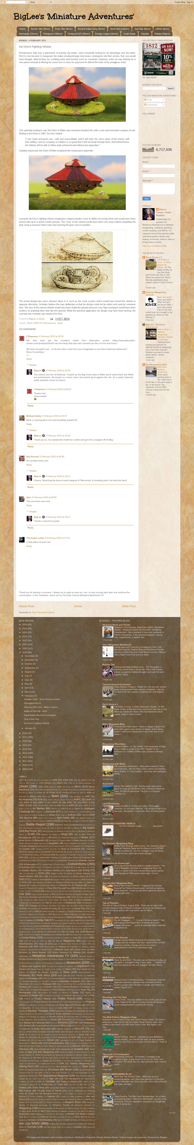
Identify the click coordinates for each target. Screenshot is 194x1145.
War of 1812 (45, 1099)
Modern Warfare (57, 959)
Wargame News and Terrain (116, 625)
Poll (85, 995)
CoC (85, 855)
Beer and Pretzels (26, 828)
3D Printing (64, 793)
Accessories (25, 799)
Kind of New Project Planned (127, 885)
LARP (62, 932)
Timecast (88, 1079)
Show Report (49, 1046)
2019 (25, 652)
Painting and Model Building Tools (129, 667)
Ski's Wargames (110, 1034)
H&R (37, 911)
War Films (34, 1099)
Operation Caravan (49, 981)
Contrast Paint (47, 864)
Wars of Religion (89, 1108)
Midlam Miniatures (60, 952)
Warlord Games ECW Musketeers (129, 980)
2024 (25, 632)
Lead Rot (27, 935)
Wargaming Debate (45, 1108)
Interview (79, 923)
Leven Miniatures (88, 935)
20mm (59, 787)
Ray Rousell (32, 456)
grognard (34, 908)
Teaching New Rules (35, 1070)
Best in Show (55, 828)
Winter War (79, 1117)
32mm (39, 793)
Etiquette (22, 885)
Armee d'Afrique (86, 812)
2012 (25, 757)
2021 (25, 644)
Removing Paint (73, 1017)
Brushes (84, 843)
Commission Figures (65, 860)
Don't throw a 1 (110, 704)
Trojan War (83, 1088)
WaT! (43, 1111)
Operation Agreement (30, 981)
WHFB (43, 1117)
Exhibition (33, 885)
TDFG (21, 1070)
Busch (43, 846)
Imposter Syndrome (51, 923)
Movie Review (27, 963)
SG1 (73, 1040)
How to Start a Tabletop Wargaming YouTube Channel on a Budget (165, 334)
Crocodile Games (80, 867)
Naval (68, 969)
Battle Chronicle (54, 821)
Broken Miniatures (71, 843)
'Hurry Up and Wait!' (123, 960)
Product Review (41, 1002)
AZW (92, 814)
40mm (89, 793)
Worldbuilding (45, 1120)
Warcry (79, 1099)
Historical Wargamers (56, 917)
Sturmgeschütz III (32, 703)
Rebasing (78, 1014)
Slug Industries (40, 1049)
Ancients (50, 811)
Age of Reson (66, 800)
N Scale (60, 966)
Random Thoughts (38, 1010)
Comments (151, 105)
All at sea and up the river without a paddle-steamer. (137, 866)
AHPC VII (56, 802)
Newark (33, 972)
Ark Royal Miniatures (69, 812)
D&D (20, 873)
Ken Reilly (67, 929)
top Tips (83, 1084)
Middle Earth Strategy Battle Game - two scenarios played (140, 846)
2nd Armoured (85, 790)
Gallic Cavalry (24, 900)
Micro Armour (39, 952)
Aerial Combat (53, 800)
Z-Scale (67, 1127)
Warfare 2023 (24, 1102)
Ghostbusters (87, 903)
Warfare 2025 (38, 1102)
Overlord (36, 984)
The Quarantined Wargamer (53, 1075)
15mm (30, 323)
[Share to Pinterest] (68, 319)
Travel (73, 1088)
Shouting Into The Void (114, 997)
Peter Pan (74, 990)
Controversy (60, 864)
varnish (80, 1094)
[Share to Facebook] (65, 319)
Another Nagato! (121, 746)
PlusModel (47, 995)
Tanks (60, 323)
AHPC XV (73, 805)
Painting (23, 987)
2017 (25, 737)
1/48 (83, 780)
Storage (45, 1061)
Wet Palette (60, 1114)
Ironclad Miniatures (43, 926)
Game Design (53, 900)
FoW (21, 894)
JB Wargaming (27, 929)
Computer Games (86, 860)
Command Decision (46, 860)
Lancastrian (52, 932)
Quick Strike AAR (65, 1008)
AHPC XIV (61, 805)
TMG (32, 1082)
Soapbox (79, 1049)
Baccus (28, 817)
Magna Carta (87, 941)
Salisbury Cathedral (64, 1029)
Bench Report (41, 828)
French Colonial (65, 894)
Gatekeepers (37, 903)
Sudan (21, 1064)
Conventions (77, 864)
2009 (25, 769)
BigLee (37, 370)
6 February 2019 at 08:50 (59, 389)
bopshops (142, 1137)
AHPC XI (23, 805)
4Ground (22, 796)
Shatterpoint (23, 1043)
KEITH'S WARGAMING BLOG (117, 1074)
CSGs (92, 867)
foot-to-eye (88, 891)
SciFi (73, 1037)
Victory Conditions (37, 1096)
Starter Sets (87, 1058)
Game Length (67, 900)
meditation (74, 947)
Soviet (37, 1055)
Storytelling (57, 1061)
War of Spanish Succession (63, 1099)
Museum (59, 963)
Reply (29, 359)
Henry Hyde (90, 911)
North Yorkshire (77, 975)
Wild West (53, 1117)
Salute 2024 (45, 1032)
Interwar (89, 923)
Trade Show (38, 1087)
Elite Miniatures (38, 882)
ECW (24, 882)
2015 (25, 745)
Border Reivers (25, 840)
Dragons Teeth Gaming (62, 880)
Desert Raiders (26, 876)
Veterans (22, 1096)
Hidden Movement (88, 914)
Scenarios (33, 1037)
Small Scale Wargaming (60, 1049)
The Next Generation (79, 1073)
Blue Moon (87, 834)
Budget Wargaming (29, 846)
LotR (84, 938)
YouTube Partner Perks (52, 1127)
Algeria (77, 809)
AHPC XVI (87, 805)
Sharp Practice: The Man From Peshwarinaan (134, 1096)
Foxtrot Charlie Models (39, 894)
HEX (50, 914)
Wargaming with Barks (113, 764)
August (28, 672)
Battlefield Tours (61, 825)
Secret (40, 1040)
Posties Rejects (162, 33)
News (66, 972)
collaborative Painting (49, 858)
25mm (68, 787)
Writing (82, 1120)
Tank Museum (62, 1067)
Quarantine (26, 1008)
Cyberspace (71, 870)
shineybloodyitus (56, 1043)
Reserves (44, 1020)
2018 (25, 733)
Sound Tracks (81, 1052)
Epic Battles (78, 882)
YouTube (32, 1126)
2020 (25, 648)
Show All (172, 1113)
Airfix (63, 809)
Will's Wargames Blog (113, 724)
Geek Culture (57, 903)
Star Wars (37, 1058)
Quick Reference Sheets (44, 1008)
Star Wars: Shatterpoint (70, 1058)
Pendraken (46, 990)
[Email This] (56, 319)
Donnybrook (45, 880)
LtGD (26, 941)
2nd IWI (22, 792)
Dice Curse (53, 876)
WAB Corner (108, 977)
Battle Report (35, 824)
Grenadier (23, 908)
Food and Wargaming (73, 891)
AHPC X (86, 802)
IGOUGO (22, 923)
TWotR (58, 1091)
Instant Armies (67, 923)
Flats (29, 891)
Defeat (69, 873)
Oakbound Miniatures (58, 978)
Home (23, 29)
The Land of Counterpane (115, 1054)
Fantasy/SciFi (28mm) (79, 33)
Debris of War (57, 873)
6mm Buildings (75, 796)
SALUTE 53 (35, 1035)
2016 (25, 741)
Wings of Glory (65, 1117)
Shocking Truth (86, 1043)
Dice (41, 876)
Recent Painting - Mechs (125, 1037)
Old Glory (73, 978)
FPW (53, 894)
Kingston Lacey (25, 932)
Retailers (90, 1019)
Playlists (88, 993)
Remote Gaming (56, 1017)
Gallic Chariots (38, 900)
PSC (42, 1005)
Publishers (51, 1005)
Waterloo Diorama (67, 1111)
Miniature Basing (85, 956)
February (29, 696)
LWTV (42, 941)
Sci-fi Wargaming (60, 1037)
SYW (61, 1063)
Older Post (129, 606)
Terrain (68, 1069)
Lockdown (47, 938)
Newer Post (26, 606)
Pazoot (35, 990)
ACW (40, 799)
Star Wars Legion (51, 1058)
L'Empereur (32, 336)
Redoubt (33, 1017)
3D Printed (50, 793)
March (28, 692)
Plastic (75, 992)
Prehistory (87, 999)
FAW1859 (30, 888)
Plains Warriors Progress (125, 687)
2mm (37, 790)
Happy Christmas (75, 911)
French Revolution (30, 897)
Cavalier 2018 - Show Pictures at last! (42, 699)
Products (55, 1002)
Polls (92, 995)
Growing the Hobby (49, 908)
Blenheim (81, 831)
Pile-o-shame (43, 993)
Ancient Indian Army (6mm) (91, 29)
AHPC (77, 799)
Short (21, 1046)
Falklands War (65, 885)
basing (41, 821)
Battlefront (75, 825)
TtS (93, 1087)
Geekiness (71, 903)
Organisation (24, 984)
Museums (74, 962)
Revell (52, 1023)
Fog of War (57, 891)
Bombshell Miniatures (70, 838)
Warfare (88, 1099)
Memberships (47, 950)
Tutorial (27, 1091)
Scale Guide (129, 33)
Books (84, 837)
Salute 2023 (31, 1032)
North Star (62, 975)
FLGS (37, 891)
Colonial (86, 857)
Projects (90, 1001)
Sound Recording (66, 1052)
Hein (28, 497)
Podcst (78, 995)
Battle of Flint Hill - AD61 (35, 711)
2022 (25, 640)
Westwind (49, 1114)
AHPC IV (90, 799)
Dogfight (34, 880)
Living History (29, 937)
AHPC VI (42, 802)
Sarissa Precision (68, 1035)
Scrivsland (107, 784)
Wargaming (25, 1108)
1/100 (21, 780)
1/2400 (45, 780)
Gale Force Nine (85, 897)
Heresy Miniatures (28, 914)
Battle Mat (67, 821)
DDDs (41, 873)
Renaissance (49, 323)
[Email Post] (51, 319)
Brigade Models (65, 840)
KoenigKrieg (38, 932)
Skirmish (76, 1046)
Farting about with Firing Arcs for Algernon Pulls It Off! (138, 647)
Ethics (89, 882)
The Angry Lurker (35, 538)
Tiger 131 (54, 1079)
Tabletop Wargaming (80, 1063)
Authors (72, 814)
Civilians (36, 855)
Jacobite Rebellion (88, 926)
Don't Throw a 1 (154, 257)
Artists (52, 815)
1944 (51, 787)
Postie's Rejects (43, 999)
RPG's (64, 1025)
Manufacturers (26, 944)
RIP (76, 1023)
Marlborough (52, 944)
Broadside (54, 843)
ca (49, 846)
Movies (38, 963)
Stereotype (35, 1061)
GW (30, 911)
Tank (50, 1067)
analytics (39, 812)
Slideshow (24, 1049)
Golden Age (64, 906)
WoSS (60, 1120)
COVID (58, 867)
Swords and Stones (48, 1064)
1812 (40, 787)
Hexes (57, 914)
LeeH (67, 935)
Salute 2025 (60, 1032)
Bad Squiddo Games (84, 818)
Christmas (26, 855)
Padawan (46, 984)
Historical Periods (38, 917)
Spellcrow (59, 1055)
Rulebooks (26, 1029)
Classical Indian (48, 855)
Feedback (40, 888)
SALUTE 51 (87, 1032)
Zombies (78, 1127)
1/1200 (30, 780)
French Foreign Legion (85, 894)
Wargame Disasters (53, 1102)
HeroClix (41, 914)
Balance (22, 821)
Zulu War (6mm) (142, 29)
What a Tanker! (87, 1114)
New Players (82, 969)
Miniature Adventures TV (50, 956)
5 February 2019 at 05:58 (52, 456)
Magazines (69, 940)
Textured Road (24, 1073)
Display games (79, 876)
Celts (55, 849)
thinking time (23, 1079)
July (27, 676)
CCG (47, 849)
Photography (25, 992)
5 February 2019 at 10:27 (58, 476)
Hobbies (29, 920)
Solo (30, 1052)
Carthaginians (89, 846)
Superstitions (32, 1064)
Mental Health (80, 950)
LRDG (92, 938)
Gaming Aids (23, 903)
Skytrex (89, 1046)
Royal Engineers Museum (46, 1026)
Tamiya (42, 1067)
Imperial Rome (34, 923)
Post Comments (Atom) (43, 612)
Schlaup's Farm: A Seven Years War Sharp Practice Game (128, 1019)
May (27, 684)
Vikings (63, 1096)
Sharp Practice (85, 1040)
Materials (23, 947)
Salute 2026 (73, 1032)
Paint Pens (73, 984)
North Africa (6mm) (119, 29)
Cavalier (26, 849)
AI (28, 809)
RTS (73, 1026)
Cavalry (39, 849)
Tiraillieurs (22, 1082)
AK (70, 809)
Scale (81, 1034)
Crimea (67, 867)
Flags (84, 888)
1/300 (65, 780)
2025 (25, 628)
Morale (81, 959)
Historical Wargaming (77, 917)
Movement (91, 959)
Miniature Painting (26, 959)
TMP (39, 1082)
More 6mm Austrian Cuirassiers (162, 369)
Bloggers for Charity (49, 834)
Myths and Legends (31, 966)
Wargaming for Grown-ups (116, 863)
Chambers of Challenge (53, 852)
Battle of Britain (80, 821)
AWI (83, 815)
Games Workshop (84, 900)
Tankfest (75, 1067)
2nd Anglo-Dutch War (68, 790)
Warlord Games (74, 1108)
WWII (35, 1123)
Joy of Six (40, 929)
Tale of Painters (110, 903)
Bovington (52, 840)
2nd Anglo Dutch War (50, 790)
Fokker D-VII (120, 1000)
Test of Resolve (85, 1070)
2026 (25, 624)
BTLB (93, 843)
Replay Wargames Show (28, 1020)
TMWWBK (50, 1081)
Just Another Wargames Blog (117, 883)
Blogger (163, 1137)
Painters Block (86, 984)
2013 (25, 753)
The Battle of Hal (41, 1073)
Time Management (72, 1079)
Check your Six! (89, 852)
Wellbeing (38, 1114)
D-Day (86, 870)
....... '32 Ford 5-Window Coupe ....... (130, 826)
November (30, 660)
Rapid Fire (59, 1011)
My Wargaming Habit (156, 364)
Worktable (32, 1120)
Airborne (54, 809)
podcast (58, 995)
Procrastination (24, 1002)
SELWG (50, 1040)
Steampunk (23, 1061)
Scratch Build (87, 1037)
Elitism (50, 882)
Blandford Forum (63, 831)
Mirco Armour (42, 959)
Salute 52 (23, 1035)
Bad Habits (63, 817)
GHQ (21, 905)
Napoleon (70, 966)
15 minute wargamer (84, 783)
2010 (25, 765)
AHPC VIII (71, 802)
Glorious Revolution (49, 906)
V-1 (63, 1094)
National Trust (35, 969)
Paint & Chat (61, 984)
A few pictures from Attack (126, 726)
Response (79, 1020)
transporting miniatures (58, 1088)
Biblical (76, 828)
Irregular (58, 926)
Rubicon (92, 1026)
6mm (55, 796)
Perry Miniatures (60, 990)
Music (92, 963)
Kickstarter (78, 929)
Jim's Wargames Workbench (116, 645)
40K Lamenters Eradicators (126, 766)
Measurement (50, 947)
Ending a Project (63, 882)
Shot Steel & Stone (34, 1046)
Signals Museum (63, 1046)
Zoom (89, 1127)
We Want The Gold (85, 1111)
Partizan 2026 (24, 990)
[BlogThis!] (59, 319)
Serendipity (64, 1040)
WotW (75, 1120)
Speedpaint (48, 1055)
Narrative (23, 969)
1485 (70, 783)
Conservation (30, 864)
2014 (25, 749)
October (29, 664)
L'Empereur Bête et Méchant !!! (118, 918)
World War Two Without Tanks (127, 1076)
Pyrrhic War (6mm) (40, 29)
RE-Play (48, 1014)
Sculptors (23, 1040)
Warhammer (60, 1108)
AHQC (21, 809)
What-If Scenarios (30, 1117)
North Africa (43, 975)
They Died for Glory (83, 1076)
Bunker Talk (108, 664)
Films (49, 888)
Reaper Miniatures (63, 1014)
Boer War (41, 838)
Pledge (35, 995)
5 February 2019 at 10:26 (58, 436)
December (30, 656)
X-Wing (52, 1124)
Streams (67, 1061)
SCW (32, 1040)
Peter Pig (85, 990)
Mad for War (53, 941)
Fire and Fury (64, 888)
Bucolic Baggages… (123, 920)
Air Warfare (39, 808)
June (27, 680)
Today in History (69, 1081)
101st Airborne (45, 783)
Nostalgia (33, 978)
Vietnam (51, 1096)
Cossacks (48, 867)
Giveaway (34, 906)
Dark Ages (30, 873)
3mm (74, 792)
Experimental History (48, 885)
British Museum (39, 843)
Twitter (48, 1091)
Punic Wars (64, 1005)
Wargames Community (39, 1105)
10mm (60, 783)
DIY (90, 876)
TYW (69, 1091)
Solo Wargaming (46, 1052)
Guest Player (66, 908)
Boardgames (25, 837)
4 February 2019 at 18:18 (51, 336)
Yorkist (81, 1124)
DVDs (84, 880)
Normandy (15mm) (28, 33)
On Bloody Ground (88, 978)
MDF (36, 947)
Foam (47, 891)
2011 (24, 761)
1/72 (90, 780)
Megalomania (33, 950)
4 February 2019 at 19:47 (54, 416)
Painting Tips (37, 987)
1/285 (54, 780)
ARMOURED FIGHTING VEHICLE (118, 823)
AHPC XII (37, 805)
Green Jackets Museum (82, 906)
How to (89, 920)
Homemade (58, 920)
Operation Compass (70, 981)
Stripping (77, 1061)
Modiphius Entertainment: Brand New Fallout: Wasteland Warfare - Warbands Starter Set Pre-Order (139, 628)
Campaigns (76, 846)
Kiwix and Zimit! (164, 297)
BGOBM (67, 828)
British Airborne (80, 840)
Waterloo (54, 1111)
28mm (77, 786)
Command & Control (27, 860)
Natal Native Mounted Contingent (40, 715)
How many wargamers (74, 920)
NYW (45, 978)
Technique (53, 1069)
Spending (69, 1055)
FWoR (73, 897)
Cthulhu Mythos (29, 870)
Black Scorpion (48, 831)
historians (25, 917)
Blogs (64, 834)
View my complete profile (154, 246)
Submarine (88, 1061)
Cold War (32, 858)
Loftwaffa (57, 938)
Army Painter (23, 815)
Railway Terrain (82, 1008)
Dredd (76, 880)
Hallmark (61, 911)
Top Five (72, 1084)
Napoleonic (83, 966)
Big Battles (89, 827)
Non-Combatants (85, 972)
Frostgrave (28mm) (52, 33)
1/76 (20, 783)
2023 (25, 636)
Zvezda (22, 1130)
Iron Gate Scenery (26, 926)
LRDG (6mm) (162, 29)
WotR (67, 1120)
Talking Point (26, 1066)
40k (81, 792)
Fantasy (78, 885)
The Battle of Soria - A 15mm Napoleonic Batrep (164, 263)
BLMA (31, 834)
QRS (93, 1005)
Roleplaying (89, 1023)
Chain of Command (70, 849)
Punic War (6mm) (63, 29)
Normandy (24, 975)
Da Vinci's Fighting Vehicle (36, 723)
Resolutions (67, 1020)
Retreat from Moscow (34, 1023)
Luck (34, 941)
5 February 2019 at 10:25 (58, 370)
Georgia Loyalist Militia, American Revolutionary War (137, 940)
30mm (31, 792)
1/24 (38, 780)
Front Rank (46, 897)
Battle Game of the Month (115, 957)
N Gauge (50, 966)
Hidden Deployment (71, 914)
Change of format (73, 852)
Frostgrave (60, 897)
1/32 (75, 780)
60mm (44, 796)
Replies (33, 365)
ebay (93, 880)
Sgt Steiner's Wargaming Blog (117, 843)
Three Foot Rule (38, 1079)
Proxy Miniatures (31, 1005)
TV (38, 1091)
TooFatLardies (47, 1084)
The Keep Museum (59, 1073)
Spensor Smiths (82, 1055)
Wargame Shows (73, 1102)
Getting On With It (122, 806)
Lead (71, 932)
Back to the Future (45, 818)
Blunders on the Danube (115, 937)
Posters (27, 999)
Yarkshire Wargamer (67, 1124)
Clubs (70, 855)
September (30, 668)
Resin (54, 1019)
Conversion (24, 867)
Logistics (66, 938)
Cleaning (62, 855)
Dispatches (65, 876)
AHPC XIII (48, 805)
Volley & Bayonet (76, 1096)
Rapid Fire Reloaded (76, 1011)
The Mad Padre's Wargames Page (119, 1017)
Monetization (71, 959)
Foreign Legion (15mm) (106, 33)
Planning (65, 993)
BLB (73, 831)
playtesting (23, 995)
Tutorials (145, 33)
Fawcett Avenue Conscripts (116, 684)
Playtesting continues (124, 1057)
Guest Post (79, 908)
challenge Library (33, 852)
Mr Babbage (48, 963)
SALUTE (79, 1028)
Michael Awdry (33, 416)
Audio (62, 815)
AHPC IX (38, 323)
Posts (149, 100)
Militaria (76, 952)
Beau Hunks (87, 825)
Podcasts (68, 995)
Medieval (62, 947)
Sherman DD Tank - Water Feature (41, 707)
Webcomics (24, 1114)
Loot (75, 938)
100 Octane (30, 783)
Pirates (54, 993)
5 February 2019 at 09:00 (44, 497)
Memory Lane (62, 949)
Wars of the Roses (29, 1111)
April (27, 688)
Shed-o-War (37, 1043)
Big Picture (31, 831)
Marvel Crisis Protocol (69, 944)
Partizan (86, 987)
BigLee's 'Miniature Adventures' (74, 16)
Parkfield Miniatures (70, 987)
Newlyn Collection (50, 972)
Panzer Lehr (51, 987)
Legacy (76, 935)
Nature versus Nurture (53, 969)
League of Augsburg (42, 935)
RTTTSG (82, 1026)
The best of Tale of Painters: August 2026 (121, 905)
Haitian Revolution (48, 911)
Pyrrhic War (80, 1005)
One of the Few (31, 719)
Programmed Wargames (72, 1002)
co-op (78, 855)
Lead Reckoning (110, 803)
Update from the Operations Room (43, 1094)
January (29, 728)
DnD (21, 879)
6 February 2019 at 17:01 (57, 538)
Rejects (43, 1017)
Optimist (89, 981)
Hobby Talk (43, 920)
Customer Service (51, 870)
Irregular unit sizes (71, 926)
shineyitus (73, 1043)
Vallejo (71, 1094)
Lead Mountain (87, 932)
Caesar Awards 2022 (61, 846)
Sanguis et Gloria (51, 1035)
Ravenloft (38, 1014)
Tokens (85, 1082)
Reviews (62, 1022)
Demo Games (83, 873)
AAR (87, 796)
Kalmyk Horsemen (54, 929)
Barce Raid (32, 821)
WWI (21, 1123)
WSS (90, 1120)
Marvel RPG (87, 944)
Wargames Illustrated (83, 1105)
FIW (77, 888)
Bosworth (39, 840)
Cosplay (38, 867)
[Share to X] (62, 319)
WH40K (71, 1114)
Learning (58, 935)
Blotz (76, 834)
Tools (60, 1084)
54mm (33, 796)
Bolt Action (53, 838)
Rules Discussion (42, 1029)
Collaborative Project (70, 858)
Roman (27, 1025)
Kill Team (88, 929)
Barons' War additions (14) (126, 786)
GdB (47, 903)
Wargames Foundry (61, 1105)
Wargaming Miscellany (114, 744)
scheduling (45, 1037)
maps (41, 944)
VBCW (89, 1094)
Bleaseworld (108, 1094)
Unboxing (79, 1091)
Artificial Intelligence (39, 815)
